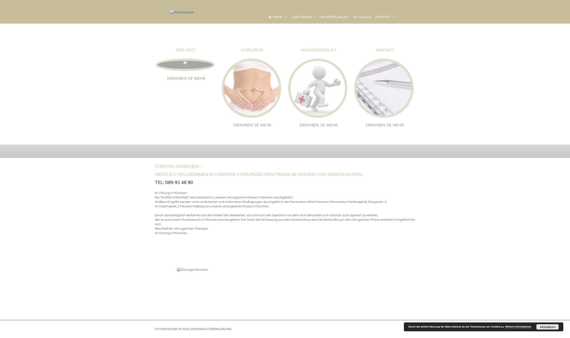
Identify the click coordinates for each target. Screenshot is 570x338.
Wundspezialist (319, 50)
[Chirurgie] (251, 88)
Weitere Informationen (518, 326)
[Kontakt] (383, 88)
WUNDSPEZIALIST (334, 17)
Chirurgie (252, 50)
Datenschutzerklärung (211, 329)
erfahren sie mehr (186, 78)
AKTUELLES (362, 17)
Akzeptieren (547, 327)
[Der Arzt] (185, 63)
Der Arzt (186, 50)
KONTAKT (383, 17)
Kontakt (385, 50)
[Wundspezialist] (317, 88)
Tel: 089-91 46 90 (174, 182)
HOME (278, 17)
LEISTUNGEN (301, 17)
